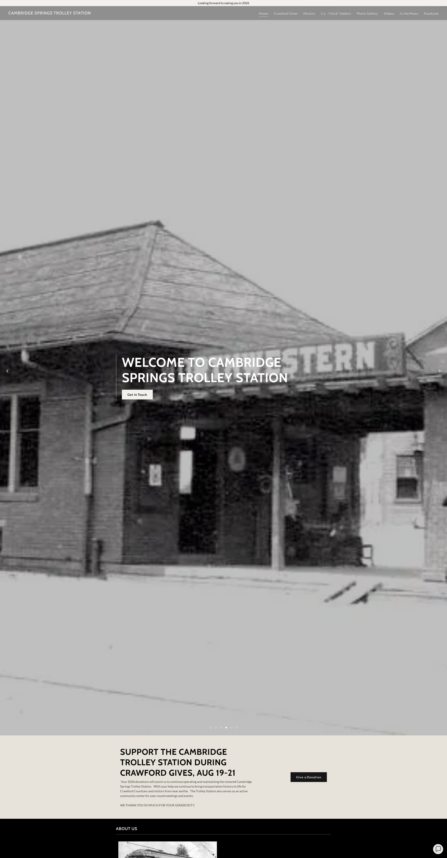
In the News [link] (409, 13)
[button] (210, 727)
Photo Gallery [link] (367, 13)
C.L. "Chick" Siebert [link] (336, 13)
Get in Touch (137, 394)
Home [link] (263, 13)
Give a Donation (308, 777)
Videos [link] (389, 13)
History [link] (309, 13)
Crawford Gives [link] (286, 13)
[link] (49, 13)
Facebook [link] (431, 13)
